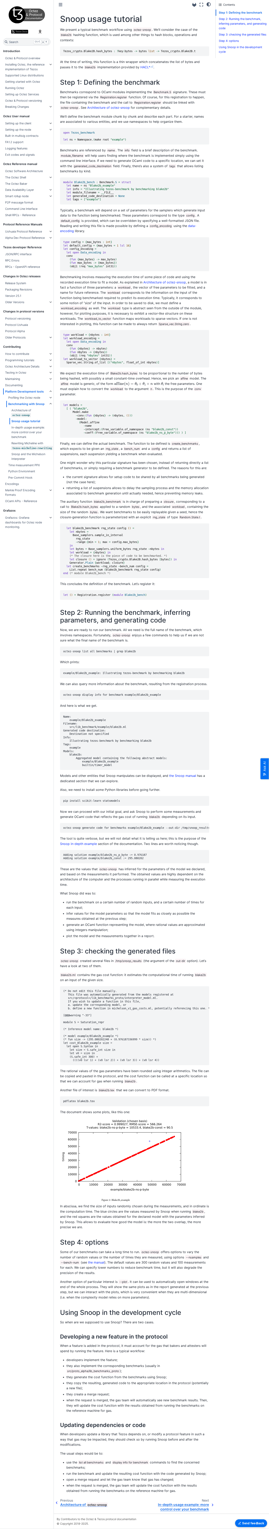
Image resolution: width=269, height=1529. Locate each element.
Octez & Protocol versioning (23, 100)
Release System (15, 283)
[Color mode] (208, 4)
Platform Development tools (24, 391)
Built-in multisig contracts (22, 135)
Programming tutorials (19, 360)
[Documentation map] (40, 31)
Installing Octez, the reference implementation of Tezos (25, 67)
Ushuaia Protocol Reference (23, 231)
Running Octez (14, 88)
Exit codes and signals (20, 154)
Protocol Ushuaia (16, 324)
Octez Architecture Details (22, 366)
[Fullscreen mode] (201, 4)
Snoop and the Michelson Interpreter (28, 456)
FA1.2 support (14, 142)
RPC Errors (12, 260)
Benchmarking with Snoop (26, 404)
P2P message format (19, 202)
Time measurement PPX (24, 465)
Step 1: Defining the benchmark (240, 12)
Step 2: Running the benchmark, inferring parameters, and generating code (243, 23)
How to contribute (17, 353)
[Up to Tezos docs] (19, 31)
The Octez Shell (15, 177)
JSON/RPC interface (18, 254)
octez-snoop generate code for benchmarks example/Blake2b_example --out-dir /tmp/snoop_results (136, 827)
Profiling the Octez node (24, 397)
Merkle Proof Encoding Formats (20, 492)
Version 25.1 (13, 295)
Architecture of (21, 413)
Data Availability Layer (19, 189)
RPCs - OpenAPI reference (22, 266)
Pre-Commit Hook (20, 477)
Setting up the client (18, 123)
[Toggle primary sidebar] (60, 4)
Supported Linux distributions (24, 75)
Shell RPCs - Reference (20, 215)
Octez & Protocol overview (22, 58)
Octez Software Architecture (24, 171)
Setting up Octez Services (22, 94)
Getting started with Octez (22, 81)
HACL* (145, 67)
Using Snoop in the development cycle (240, 49)
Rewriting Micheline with (31, 446)
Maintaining (12, 379)
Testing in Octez (15, 372)
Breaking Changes (17, 106)
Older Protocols (15, 337)
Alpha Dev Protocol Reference (25, 237)
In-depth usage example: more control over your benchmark (28, 432)
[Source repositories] (194, 5)
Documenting (14, 385)
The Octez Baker (16, 183)
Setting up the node (18, 129)
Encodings (12, 484)
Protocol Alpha (15, 331)
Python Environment (21, 471)
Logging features (16, 148)
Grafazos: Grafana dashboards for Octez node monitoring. (23, 522)
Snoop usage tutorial (25, 421)
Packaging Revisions (18, 289)
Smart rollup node (17, 196)
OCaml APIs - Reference (21, 501)
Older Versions (14, 302)
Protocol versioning (18, 318)
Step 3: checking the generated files (242, 34)
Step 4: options (229, 40)
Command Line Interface (21, 208)
